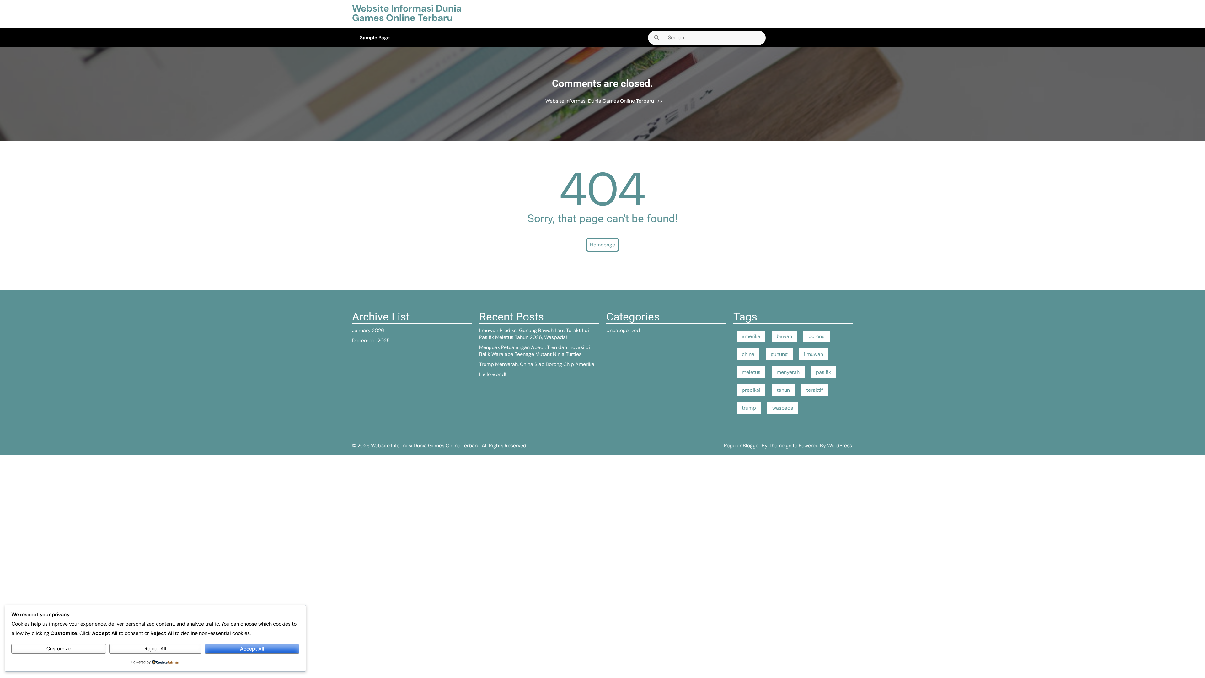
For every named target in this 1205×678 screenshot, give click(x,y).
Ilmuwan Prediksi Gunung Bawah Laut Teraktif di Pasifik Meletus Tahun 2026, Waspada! (534, 334)
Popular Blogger (742, 445)
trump (749, 408)
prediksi (751, 390)
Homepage (602, 244)
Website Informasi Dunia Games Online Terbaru (407, 13)
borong (816, 336)
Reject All (155, 648)
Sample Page (375, 38)
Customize (58, 648)
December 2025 (371, 340)
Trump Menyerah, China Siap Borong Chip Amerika (536, 364)
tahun (783, 390)
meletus (751, 372)
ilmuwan (813, 354)
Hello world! (492, 374)
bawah (784, 336)
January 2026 (368, 330)
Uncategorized (623, 330)
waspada (782, 408)
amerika (751, 336)
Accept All (252, 648)
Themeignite (783, 445)
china (748, 354)
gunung (779, 354)
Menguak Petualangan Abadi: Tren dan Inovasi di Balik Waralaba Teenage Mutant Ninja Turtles (534, 351)
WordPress (839, 445)
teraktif (814, 390)
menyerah (788, 372)
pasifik (823, 372)
